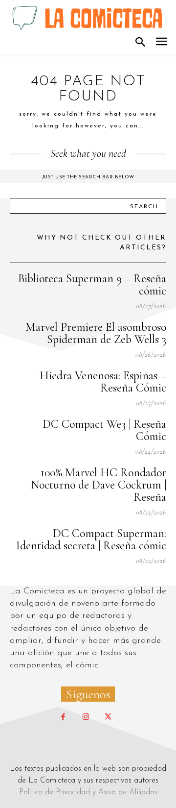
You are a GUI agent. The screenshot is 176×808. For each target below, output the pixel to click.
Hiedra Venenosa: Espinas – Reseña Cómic (103, 381)
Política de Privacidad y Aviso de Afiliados (88, 792)
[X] (108, 717)
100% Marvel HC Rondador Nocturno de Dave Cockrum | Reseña (98, 484)
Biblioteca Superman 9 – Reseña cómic (92, 284)
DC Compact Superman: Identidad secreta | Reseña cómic (91, 539)
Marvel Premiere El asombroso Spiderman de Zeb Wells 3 (95, 333)
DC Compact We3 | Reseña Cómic (104, 430)
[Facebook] (63, 717)
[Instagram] (85, 717)
